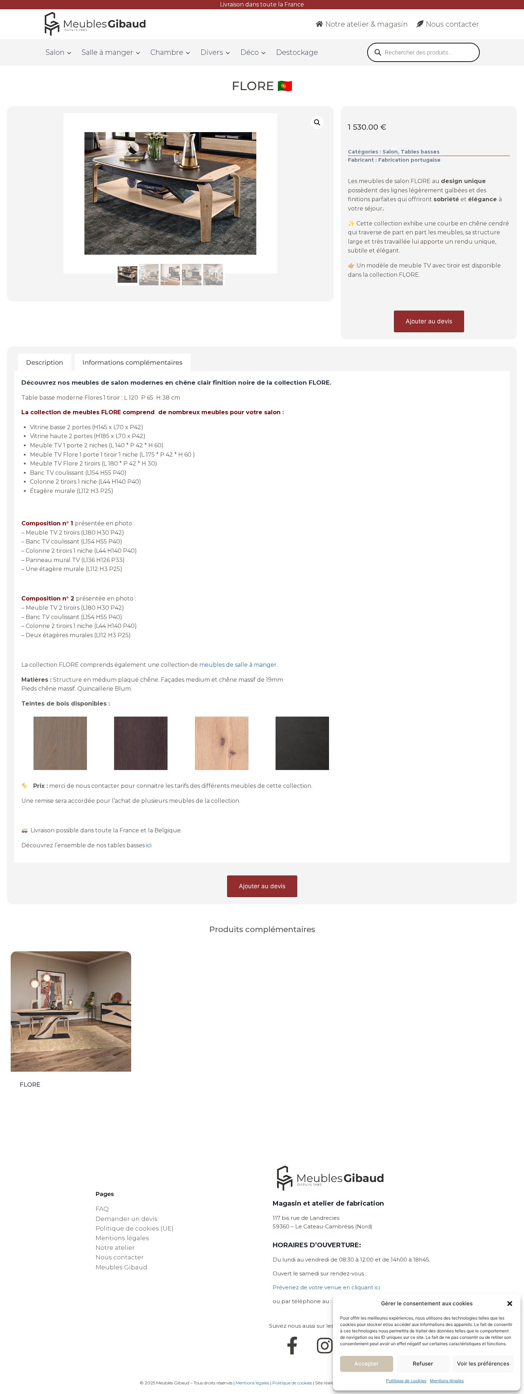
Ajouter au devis (429, 321)
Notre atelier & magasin (366, 24)
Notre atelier (115, 1247)
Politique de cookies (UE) (135, 1228)
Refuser (423, 1363)
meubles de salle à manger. (238, 664)
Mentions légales (447, 1380)
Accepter (366, 1363)
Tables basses (420, 152)
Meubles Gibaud (121, 1267)
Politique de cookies (406, 1380)
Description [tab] (44, 362)
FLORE (30, 1084)
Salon (390, 152)
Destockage (297, 52)
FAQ (102, 1208)
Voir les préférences (483, 1363)
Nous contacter (452, 24)
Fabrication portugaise (409, 160)
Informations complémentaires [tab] (132, 362)
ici (149, 845)
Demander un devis (127, 1218)
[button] (509, 1303)
